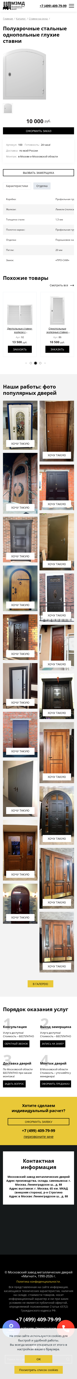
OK (39, 1359)
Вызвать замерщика (38, 173)
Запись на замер (53, 1043)
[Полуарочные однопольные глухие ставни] (24, 74)
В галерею (40, 984)
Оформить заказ (38, 131)
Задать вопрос (14, 1083)
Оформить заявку (38, 1122)
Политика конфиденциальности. (38, 1281)
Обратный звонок (16, 1043)
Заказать (20, 349)
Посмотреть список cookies (38, 1370)
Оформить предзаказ (55, 1083)
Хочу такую (20, 443)
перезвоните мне (39, 1136)
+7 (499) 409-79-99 (53, 6)
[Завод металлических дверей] (14, 6)
